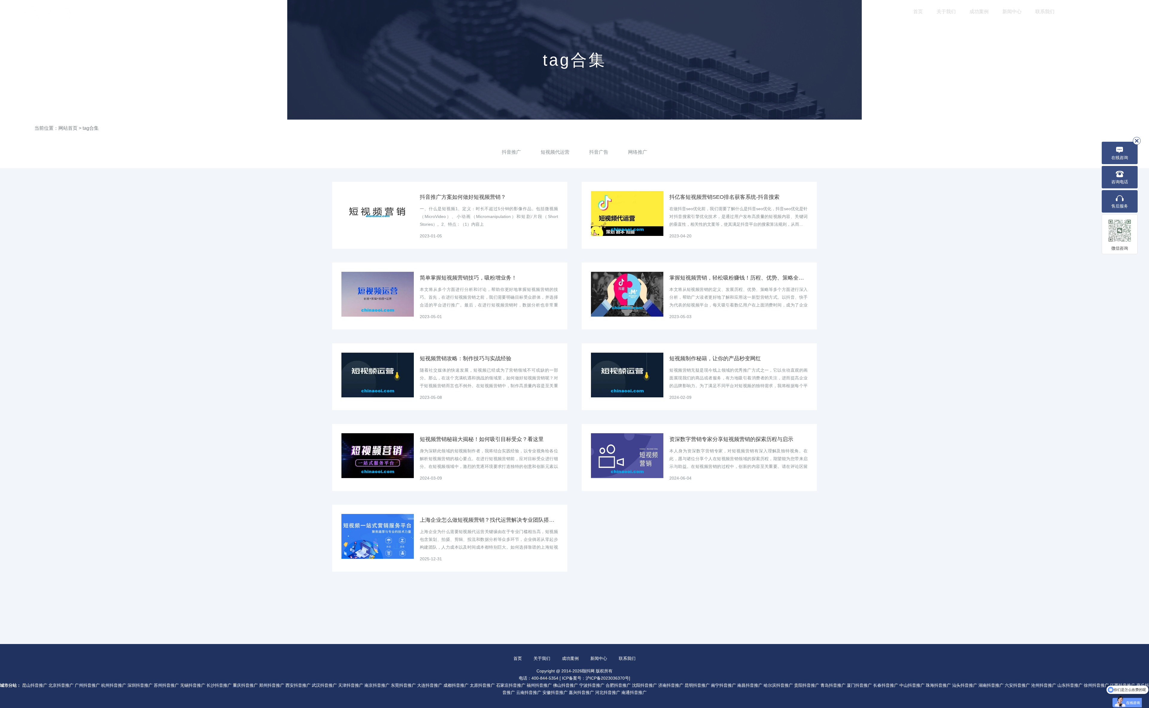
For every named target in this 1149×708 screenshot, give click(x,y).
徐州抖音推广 (1096, 685)
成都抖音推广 (456, 685)
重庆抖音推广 (245, 685)
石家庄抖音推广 (510, 685)
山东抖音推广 (1070, 685)
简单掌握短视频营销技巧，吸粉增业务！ (468, 278)
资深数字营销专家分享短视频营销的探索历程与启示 (731, 439)
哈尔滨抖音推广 (778, 685)
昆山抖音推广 (34, 685)
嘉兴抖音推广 (581, 692)
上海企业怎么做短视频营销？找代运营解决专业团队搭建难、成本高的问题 (489, 520)
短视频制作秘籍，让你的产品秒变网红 (715, 358)
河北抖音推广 (607, 692)
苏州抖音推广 (166, 685)
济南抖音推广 (670, 685)
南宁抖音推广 (723, 685)
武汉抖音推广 (324, 685)
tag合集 (91, 128)
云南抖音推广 (528, 692)
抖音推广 (511, 152)
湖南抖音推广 (991, 685)
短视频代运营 (555, 152)
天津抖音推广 (350, 685)
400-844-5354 (1110, 12)
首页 (918, 11)
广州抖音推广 (87, 685)
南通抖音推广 (634, 692)
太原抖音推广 (482, 685)
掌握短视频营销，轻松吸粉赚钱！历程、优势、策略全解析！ (738, 278)
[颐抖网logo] (45, 13)
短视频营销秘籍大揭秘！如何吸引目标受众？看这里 (482, 439)
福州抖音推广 (539, 685)
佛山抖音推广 (565, 685)
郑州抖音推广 (271, 685)
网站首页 (67, 128)
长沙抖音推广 (219, 685)
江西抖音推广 (1122, 685)
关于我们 (946, 11)
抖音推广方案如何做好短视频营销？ (463, 197)
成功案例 (979, 11)
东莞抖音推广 (403, 685)
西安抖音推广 (298, 685)
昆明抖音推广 (697, 685)
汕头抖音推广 (964, 685)
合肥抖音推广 (618, 685)
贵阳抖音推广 (806, 685)
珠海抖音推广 (938, 685)
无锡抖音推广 (192, 685)
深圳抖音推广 (140, 685)
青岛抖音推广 (833, 685)
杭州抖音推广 (113, 685)
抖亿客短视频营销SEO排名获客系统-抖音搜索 (724, 197)
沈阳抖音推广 (644, 685)
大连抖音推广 (429, 685)
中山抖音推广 (912, 685)
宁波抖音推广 (591, 685)
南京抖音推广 (377, 685)
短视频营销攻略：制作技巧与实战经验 (465, 358)
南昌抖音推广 (749, 685)
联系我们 (1044, 11)
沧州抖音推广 (1043, 685)
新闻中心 (1012, 11)
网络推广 (637, 152)
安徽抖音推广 (555, 692)
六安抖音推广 (1017, 685)
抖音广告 (598, 152)
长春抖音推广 (885, 685)
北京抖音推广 (61, 685)
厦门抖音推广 (859, 685)
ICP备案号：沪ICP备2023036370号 (595, 678)
